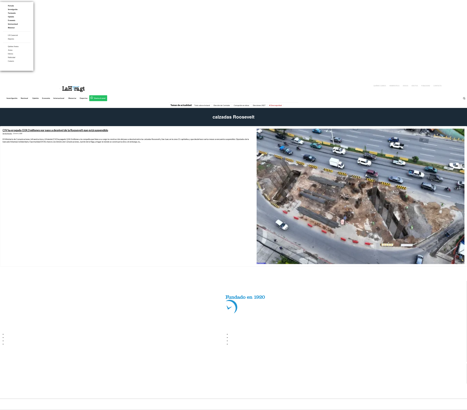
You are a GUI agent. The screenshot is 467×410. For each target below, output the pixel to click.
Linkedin (10, 376)
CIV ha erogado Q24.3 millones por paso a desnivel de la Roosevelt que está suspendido (55, 130)
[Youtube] (462, 75)
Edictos (10, 54)
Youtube (10, 382)
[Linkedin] (454, 75)
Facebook (11, 370)
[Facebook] (445, 75)
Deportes (11, 39)
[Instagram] (449, 75)
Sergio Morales (7, 133)
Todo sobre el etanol (202, 105)
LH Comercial (13, 35)
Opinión (11, 17)
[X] (3, 379)
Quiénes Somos (13, 46)
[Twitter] (458, 75)
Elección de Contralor (222, 105)
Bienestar (11, 28)
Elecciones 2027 (259, 105)
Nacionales (12, 13)
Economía (11, 20)
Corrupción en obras (241, 105)
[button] (464, 98)
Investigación (13, 9)
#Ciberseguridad (275, 105)
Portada (11, 6)
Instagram (11, 373)
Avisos (10, 50)
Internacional (13, 24)
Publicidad (11, 57)
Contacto (11, 61)
